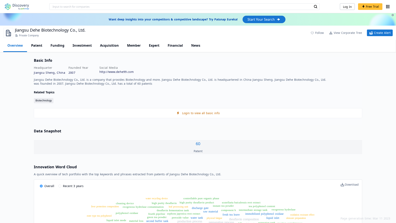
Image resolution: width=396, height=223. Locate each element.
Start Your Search (261, 19)
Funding (57, 45)
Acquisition (109, 45)
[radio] (47, 186)
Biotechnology (43, 100)
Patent (36, 45)
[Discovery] (17, 6)
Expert (154, 45)
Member (134, 45)
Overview (15, 45)
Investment (82, 45)
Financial (175, 45)
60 (198, 143)
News (195, 45)
